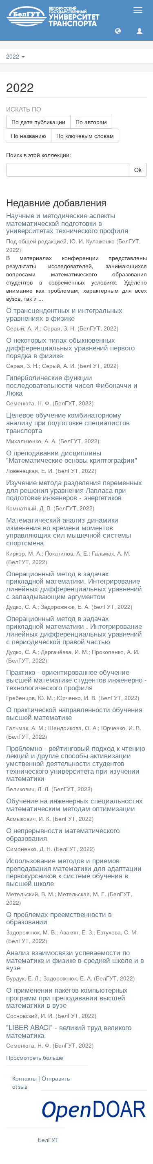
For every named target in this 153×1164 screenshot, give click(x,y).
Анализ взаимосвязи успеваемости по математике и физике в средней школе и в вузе (75, 959)
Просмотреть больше (34, 1057)
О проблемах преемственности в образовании (59, 918)
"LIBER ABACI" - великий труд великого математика (68, 1031)
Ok (138, 170)
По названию (28, 135)
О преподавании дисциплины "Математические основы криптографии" (71, 456)
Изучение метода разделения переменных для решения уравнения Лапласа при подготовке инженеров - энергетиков (74, 489)
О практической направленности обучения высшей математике (74, 713)
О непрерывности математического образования (63, 834)
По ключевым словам (85, 135)
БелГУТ (48, 1140)
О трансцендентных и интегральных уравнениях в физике (64, 314)
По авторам (91, 122)
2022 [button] (13, 56)
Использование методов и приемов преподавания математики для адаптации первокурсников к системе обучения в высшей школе (74, 871)
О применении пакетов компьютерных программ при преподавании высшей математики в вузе (67, 997)
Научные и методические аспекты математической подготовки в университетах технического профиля (67, 222)
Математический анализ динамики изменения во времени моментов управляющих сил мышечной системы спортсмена (68, 530)
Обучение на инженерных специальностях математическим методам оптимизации (74, 804)
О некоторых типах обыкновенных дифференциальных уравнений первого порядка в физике (70, 347)
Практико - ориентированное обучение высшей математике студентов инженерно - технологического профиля (76, 679)
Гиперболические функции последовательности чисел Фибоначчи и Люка (71, 384)
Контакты (24, 1078)
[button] (118, 30)
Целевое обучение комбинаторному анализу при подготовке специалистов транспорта (68, 422)
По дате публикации (38, 122)
